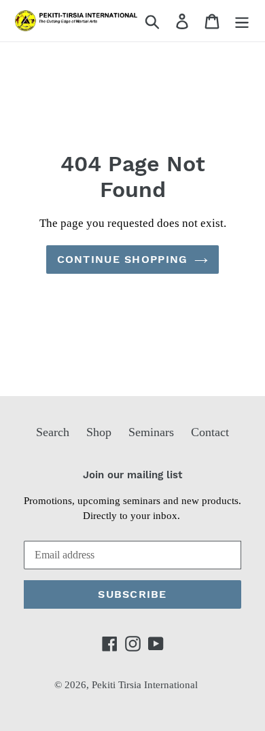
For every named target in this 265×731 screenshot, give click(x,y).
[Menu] (242, 21)
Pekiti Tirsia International (145, 684)
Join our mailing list (132, 475)
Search (52, 432)
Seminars (151, 432)
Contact (210, 432)
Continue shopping (122, 259)
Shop (98, 432)
